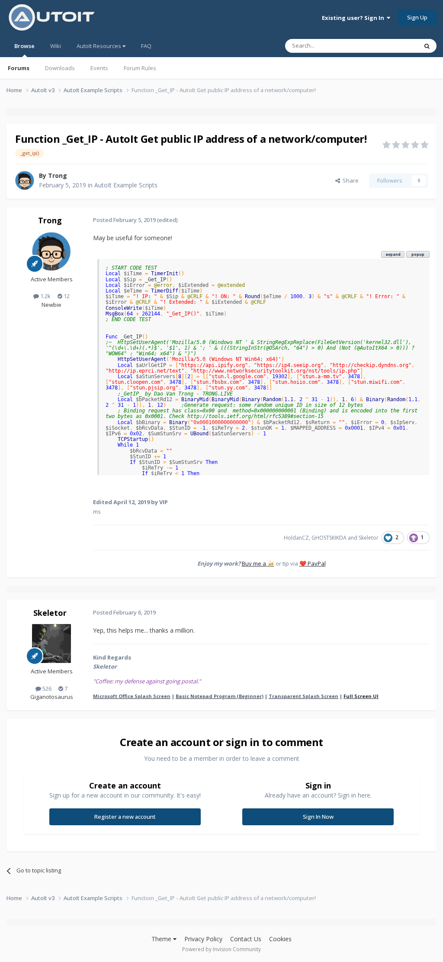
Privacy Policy (203, 939)
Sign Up (417, 17)
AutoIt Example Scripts (125, 185)
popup (417, 254)
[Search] (427, 46)
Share (349, 180)
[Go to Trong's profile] (24, 180)
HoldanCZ (296, 537)
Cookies (280, 939)
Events (99, 68)
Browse (24, 46)
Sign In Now (318, 816)
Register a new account (125, 816)
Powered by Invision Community (221, 949)
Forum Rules (140, 68)
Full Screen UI (361, 696)
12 (66, 296)
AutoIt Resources (99, 46)
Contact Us (245, 939)
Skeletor (369, 537)
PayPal (312, 563)
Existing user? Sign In (354, 18)
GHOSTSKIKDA (329, 537)
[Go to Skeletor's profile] (51, 643)
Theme (162, 939)
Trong (57, 175)
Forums (18, 68)
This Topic (393, 45)
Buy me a (258, 563)
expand (393, 254)
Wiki (55, 46)
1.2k (45, 296)
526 (46, 688)
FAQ (146, 46)
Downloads (60, 68)
